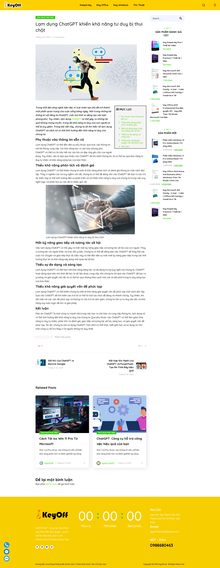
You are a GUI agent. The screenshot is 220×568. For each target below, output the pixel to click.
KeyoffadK (48, 463)
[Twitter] (37, 547)
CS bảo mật (101, 564)
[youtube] (47, 547)
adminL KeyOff (108, 463)
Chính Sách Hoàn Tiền (85, 564)
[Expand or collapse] (143, 110)
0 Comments (59, 37)
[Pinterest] (51, 547)
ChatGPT (76, 119)
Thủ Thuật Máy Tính (45, 17)
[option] (62, 431)
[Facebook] (42, 547)
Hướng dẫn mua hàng (45, 564)
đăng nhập (51, 484)
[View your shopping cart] (215, 5)
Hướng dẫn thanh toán (64, 564)
